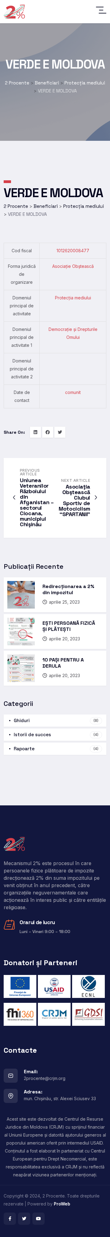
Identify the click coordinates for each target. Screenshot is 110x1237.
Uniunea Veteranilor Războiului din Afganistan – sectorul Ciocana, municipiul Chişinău (37, 502)
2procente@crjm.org (44, 1078)
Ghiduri (56, 720)
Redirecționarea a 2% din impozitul (68, 589)
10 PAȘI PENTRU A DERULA (63, 663)
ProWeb (62, 1203)
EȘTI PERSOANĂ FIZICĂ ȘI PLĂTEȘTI (68, 626)
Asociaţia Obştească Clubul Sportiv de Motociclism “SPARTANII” (74, 500)
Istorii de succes (56, 734)
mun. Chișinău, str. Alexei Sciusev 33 (60, 1098)
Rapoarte (56, 749)
